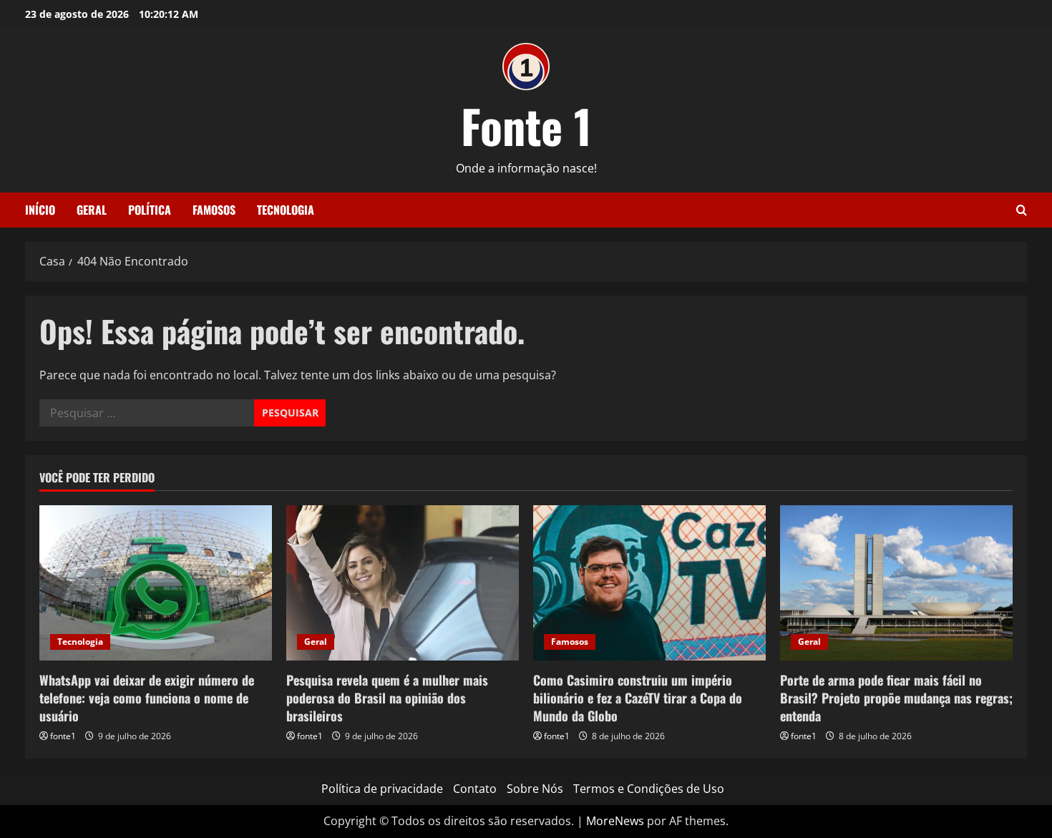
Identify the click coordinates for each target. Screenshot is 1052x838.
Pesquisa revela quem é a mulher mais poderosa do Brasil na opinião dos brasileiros (387, 698)
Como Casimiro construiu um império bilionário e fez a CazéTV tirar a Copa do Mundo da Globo (637, 698)
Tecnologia (285, 209)
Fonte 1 (526, 125)
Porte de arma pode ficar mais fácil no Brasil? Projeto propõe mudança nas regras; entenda (896, 698)
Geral (92, 209)
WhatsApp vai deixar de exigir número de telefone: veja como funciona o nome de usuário (146, 698)
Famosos (214, 209)
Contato (475, 788)
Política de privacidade (382, 788)
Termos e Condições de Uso (648, 788)
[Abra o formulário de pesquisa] (1021, 210)
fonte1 (63, 736)
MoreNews (615, 821)
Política (149, 209)
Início (40, 209)
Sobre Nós (535, 788)
